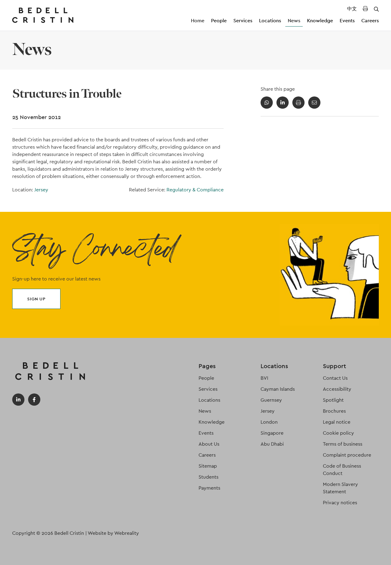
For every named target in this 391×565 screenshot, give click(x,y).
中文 (352, 8)
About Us (209, 444)
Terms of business (342, 444)
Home (197, 20)
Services (242, 20)
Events (347, 20)
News (294, 20)
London (269, 422)
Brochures (334, 411)
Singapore (272, 433)
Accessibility (337, 389)
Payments (209, 488)
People (219, 20)
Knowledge (320, 20)
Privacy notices (340, 502)
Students (208, 477)
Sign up (36, 299)
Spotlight (333, 400)
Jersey (41, 190)
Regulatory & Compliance (195, 190)
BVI (264, 378)
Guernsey (271, 400)
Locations (270, 20)
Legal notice (336, 422)
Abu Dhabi (272, 444)
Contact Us (335, 378)
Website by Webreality (113, 533)
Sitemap (208, 466)
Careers (370, 20)
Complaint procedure (347, 455)
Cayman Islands (278, 389)
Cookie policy (338, 433)
